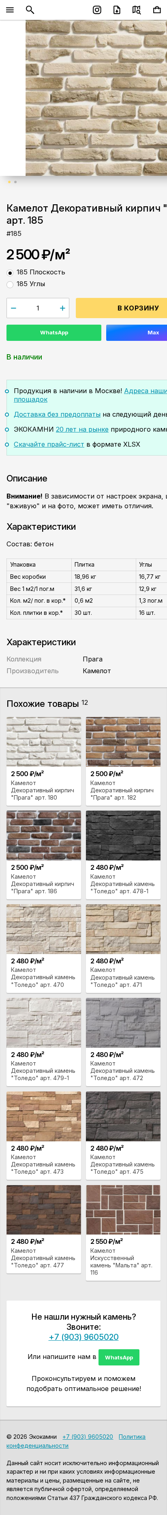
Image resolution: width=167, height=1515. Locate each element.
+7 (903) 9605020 (84, 1337)
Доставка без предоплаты (57, 414)
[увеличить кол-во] (62, 308)
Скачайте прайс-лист (49, 444)
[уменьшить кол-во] (13, 308)
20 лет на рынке (82, 429)
